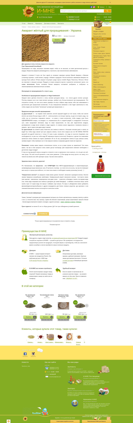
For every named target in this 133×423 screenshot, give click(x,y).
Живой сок (96, 82)
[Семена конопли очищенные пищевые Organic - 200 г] (31, 340)
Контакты (61, 23)
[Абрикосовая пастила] (60, 340)
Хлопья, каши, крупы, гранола (101, 53)
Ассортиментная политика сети (104, 13)
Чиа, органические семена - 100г (30, 296)
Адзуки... (40, 342)
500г (60, 42)
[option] (36, 48)
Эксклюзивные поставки (100, 106)
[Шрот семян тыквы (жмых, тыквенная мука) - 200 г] (50, 340)
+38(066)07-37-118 (73, 19)
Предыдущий (23, 336)
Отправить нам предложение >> (91, 378)
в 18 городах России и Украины (38, 260)
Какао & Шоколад (98, 84)
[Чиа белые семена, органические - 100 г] (63, 305)
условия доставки (68, 260)
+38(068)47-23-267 (73, 17)
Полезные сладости (98, 51)
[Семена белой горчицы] (79, 340)
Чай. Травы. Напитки (99, 101)
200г (54, 42)
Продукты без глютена (99, 34)
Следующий (86, 336)
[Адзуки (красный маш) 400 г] (40, 340)
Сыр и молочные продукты (100, 99)
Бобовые (95, 44)
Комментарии (29, 213)
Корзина (107, 23)
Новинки (98, 29)
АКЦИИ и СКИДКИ (98, 31)
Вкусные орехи (97, 36)
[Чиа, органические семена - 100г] (30, 305)
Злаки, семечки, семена (34, 27)
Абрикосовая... (59, 342)
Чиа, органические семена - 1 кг (80, 296)
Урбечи (95, 69)
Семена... (30, 342)
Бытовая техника (98, 63)
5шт (48, 319)
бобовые (78, 202)
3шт (45, 319)
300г (57, 42)
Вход (110, 7)
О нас (24, 23)
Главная (24, 27)
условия (105, 131)
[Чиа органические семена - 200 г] (47, 305)
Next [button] (87, 305)
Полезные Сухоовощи (99, 93)
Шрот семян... (50, 342)
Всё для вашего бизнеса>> (90, 401)
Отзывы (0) (43, 213)
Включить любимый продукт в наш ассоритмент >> (80, 390)
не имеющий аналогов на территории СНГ (64, 238)
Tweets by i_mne (26, 366)
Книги (94, 80)
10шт (51, 319)
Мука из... (69, 342)
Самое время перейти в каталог (65, 421)
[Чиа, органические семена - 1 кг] (80, 305)
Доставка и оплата (49, 23)
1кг (62, 42)
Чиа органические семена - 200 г (47, 296)
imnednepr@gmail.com (55, 376)
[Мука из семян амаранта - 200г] (69, 340)
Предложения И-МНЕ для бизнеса (96, 421)
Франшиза (38, 23)
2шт (43, 319)
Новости (30, 23)
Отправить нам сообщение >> (75, 369)
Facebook (25, 356)
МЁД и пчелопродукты (99, 87)
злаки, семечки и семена (68, 202)
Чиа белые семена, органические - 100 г (63, 296)
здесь (51, 91)
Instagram (33, 356)
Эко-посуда (96, 104)
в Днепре (47, 365)
